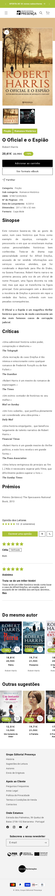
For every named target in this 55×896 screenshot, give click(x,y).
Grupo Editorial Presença (31, 890)
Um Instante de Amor (11, 735)
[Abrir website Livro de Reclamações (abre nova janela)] (27, 869)
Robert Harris (10, 147)
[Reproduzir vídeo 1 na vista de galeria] (27, 116)
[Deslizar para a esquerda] (5, 644)
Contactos (11, 804)
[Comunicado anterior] (5, 4)
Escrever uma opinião (20, 533)
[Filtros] (42, 534)
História (10, 759)
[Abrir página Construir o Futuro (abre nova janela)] (27, 854)
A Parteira (33, 734)
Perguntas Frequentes (17, 786)
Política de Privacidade (18, 795)
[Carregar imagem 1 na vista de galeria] (10, 116)
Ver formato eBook (27, 171)
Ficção (7, 131)
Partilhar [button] (10, 180)
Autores (10, 768)
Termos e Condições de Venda (21, 800)
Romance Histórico (25, 131)
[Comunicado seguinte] (49, 4)
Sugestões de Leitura (17, 764)
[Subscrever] (45, 842)
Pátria (11, 665)
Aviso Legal (12, 791)
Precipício (33, 665)
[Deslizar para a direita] (50, 644)
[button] (6, 13)
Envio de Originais (15, 773)
